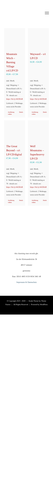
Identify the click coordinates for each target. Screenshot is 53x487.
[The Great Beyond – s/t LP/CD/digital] (14, 130)
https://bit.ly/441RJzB (14, 99)
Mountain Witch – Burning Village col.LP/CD (12, 62)
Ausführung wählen (11, 113)
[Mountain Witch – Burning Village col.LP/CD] (14, 38)
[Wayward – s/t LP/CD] (38, 38)
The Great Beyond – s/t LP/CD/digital (14, 150)
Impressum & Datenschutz (26, 282)
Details (21, 112)
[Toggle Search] (37, 13)
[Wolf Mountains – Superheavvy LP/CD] (38, 130)
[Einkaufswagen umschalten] (21, 13)
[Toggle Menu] (46, 13)
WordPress (44, 304)
